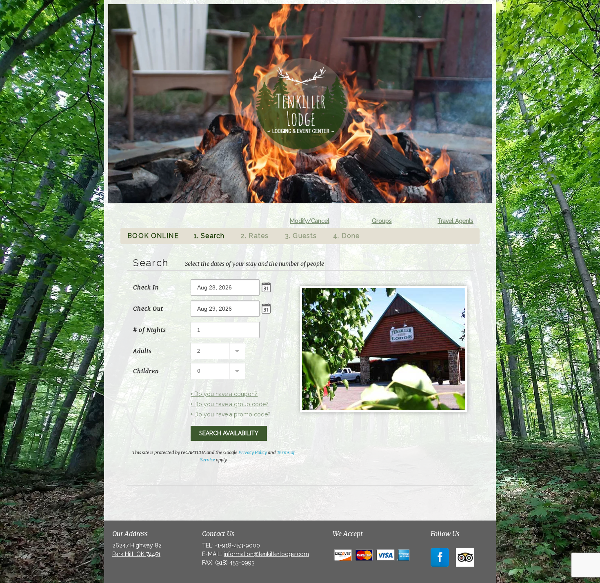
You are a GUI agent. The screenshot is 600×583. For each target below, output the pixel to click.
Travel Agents (455, 221)
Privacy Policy (252, 452)
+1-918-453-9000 (237, 545)
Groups (382, 221)
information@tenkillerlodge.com (266, 554)
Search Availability (228, 433)
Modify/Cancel (309, 221)
